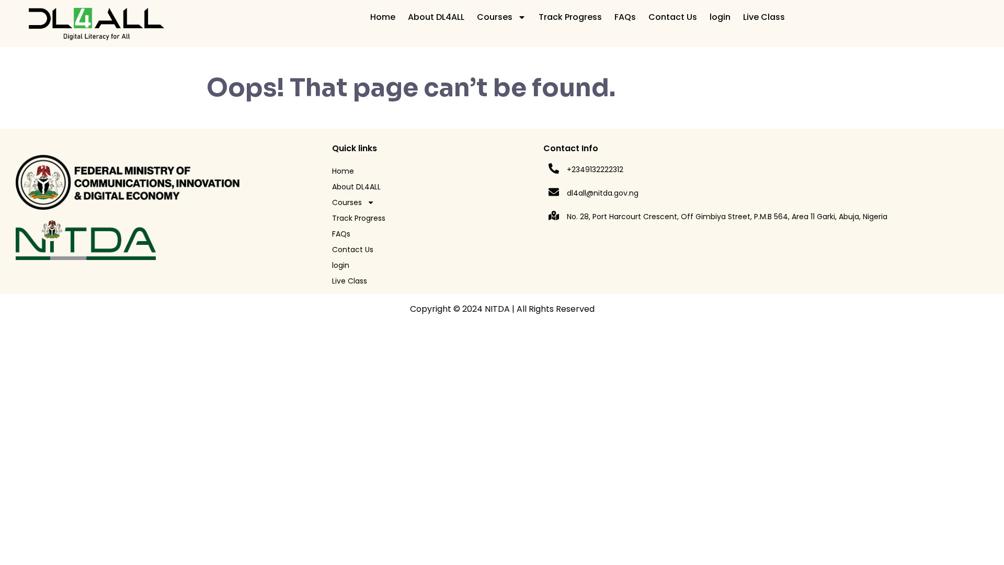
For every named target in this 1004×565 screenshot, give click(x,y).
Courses (494, 17)
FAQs (625, 17)
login (720, 17)
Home (382, 17)
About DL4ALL (436, 17)
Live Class (764, 17)
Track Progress (570, 17)
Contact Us (672, 17)
